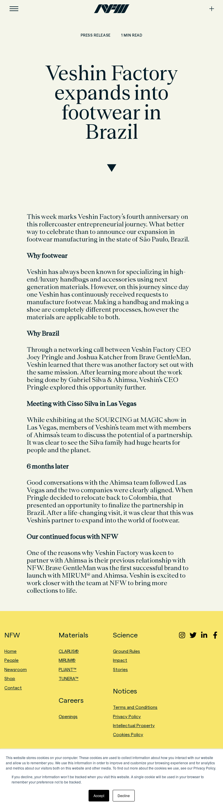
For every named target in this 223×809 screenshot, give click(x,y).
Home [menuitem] (10, 651)
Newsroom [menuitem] (15, 669)
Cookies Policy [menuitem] (128, 734)
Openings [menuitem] (68, 716)
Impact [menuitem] (120, 660)
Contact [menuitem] (13, 687)
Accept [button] (98, 795)
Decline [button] (124, 795)
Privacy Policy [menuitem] (127, 716)
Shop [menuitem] (9, 678)
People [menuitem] (11, 660)
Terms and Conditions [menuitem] (135, 707)
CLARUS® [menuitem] (69, 651)
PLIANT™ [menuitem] (67, 669)
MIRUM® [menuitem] (67, 660)
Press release (96, 35)
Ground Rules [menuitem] (126, 651)
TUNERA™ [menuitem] (68, 678)
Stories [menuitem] (120, 669)
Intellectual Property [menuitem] (134, 725)
